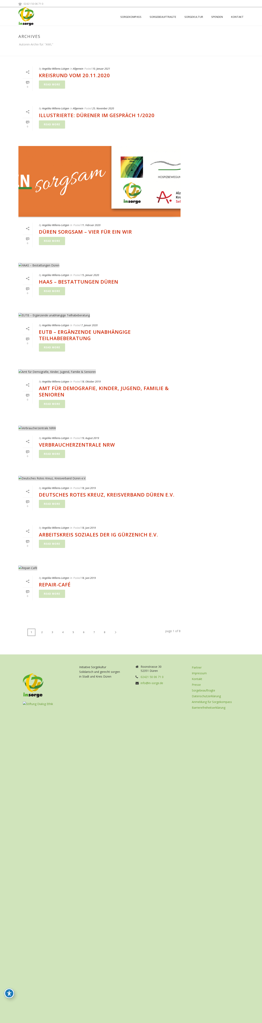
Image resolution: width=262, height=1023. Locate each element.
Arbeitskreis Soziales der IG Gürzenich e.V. (98, 534)
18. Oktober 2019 (91, 381)
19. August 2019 (90, 438)
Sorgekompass (130, 17)
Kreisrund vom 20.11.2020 (74, 75)
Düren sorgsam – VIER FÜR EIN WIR (85, 231)
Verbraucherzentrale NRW (77, 444)
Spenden (217, 17)
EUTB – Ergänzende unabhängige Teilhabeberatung (85, 335)
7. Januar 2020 (89, 325)
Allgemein (78, 68)
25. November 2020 (103, 108)
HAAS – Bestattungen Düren (78, 281)
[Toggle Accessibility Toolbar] (9, 993)
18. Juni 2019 (88, 488)
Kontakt (237, 17)
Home (235, 52)
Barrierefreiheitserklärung (208, 708)
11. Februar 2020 (91, 225)
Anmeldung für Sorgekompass (212, 702)
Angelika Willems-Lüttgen (55, 68)
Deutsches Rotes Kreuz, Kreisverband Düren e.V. (106, 494)
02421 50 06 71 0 (33, 4)
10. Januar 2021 (101, 68)
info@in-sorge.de (152, 683)
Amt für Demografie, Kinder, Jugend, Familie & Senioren (104, 391)
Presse (196, 685)
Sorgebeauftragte (163, 17)
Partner (197, 667)
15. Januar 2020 (90, 275)
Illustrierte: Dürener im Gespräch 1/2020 (97, 115)
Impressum (199, 673)
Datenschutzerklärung (206, 696)
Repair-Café (55, 584)
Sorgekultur (193, 17)
